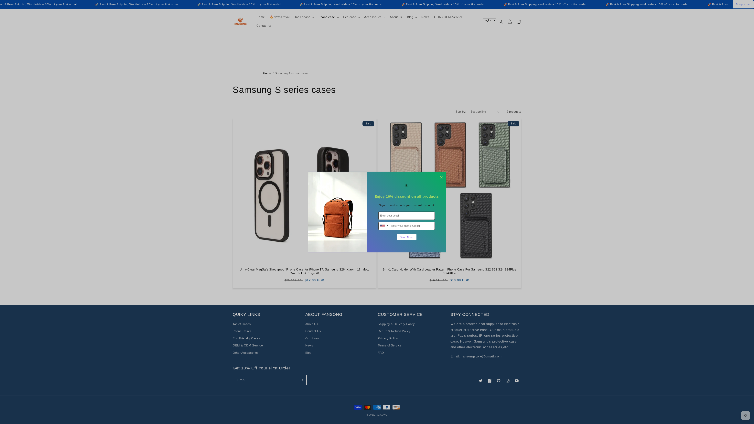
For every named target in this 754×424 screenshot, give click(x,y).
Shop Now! (406, 236)
